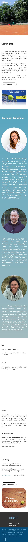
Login (16, 2)
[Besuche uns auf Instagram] (14, 518)
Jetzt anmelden (9, 84)
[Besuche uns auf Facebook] (10, 518)
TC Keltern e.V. (6, 2)
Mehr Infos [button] (17, 536)
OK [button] (4, 539)
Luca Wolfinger (6, 475)
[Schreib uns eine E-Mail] (17, 518)
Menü (24, 2)
